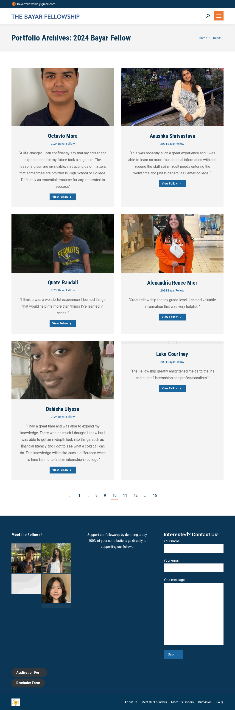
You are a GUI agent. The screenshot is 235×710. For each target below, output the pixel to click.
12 (136, 495)
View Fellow (60, 197)
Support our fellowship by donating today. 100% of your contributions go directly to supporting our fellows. (117, 540)
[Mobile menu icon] (219, 15)
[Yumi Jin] (57, 589)
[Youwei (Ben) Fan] (26, 606)
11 (125, 495)
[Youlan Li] (57, 606)
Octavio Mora (63, 136)
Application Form (29, 672)
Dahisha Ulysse (62, 409)
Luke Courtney (172, 354)
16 (155, 495)
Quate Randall (63, 282)
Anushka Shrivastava (172, 136)
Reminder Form (28, 683)
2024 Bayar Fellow (63, 143)
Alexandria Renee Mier (172, 283)
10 (114, 495)
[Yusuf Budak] (26, 584)
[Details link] (63, 97)
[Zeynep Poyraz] (57, 558)
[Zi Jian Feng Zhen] (26, 558)
